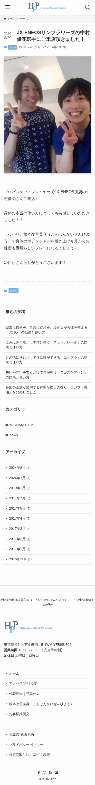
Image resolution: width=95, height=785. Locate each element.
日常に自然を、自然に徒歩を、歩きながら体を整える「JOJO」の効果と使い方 (46, 329)
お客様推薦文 (19, 714)
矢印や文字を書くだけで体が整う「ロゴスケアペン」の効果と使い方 (46, 374)
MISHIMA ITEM (21, 425)
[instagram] (44, 773)
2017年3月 (19, 529)
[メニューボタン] (7, 7)
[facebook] (39, 773)
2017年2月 (19, 539)
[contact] (56, 773)
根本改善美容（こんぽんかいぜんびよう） (41, 704)
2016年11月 (20, 559)
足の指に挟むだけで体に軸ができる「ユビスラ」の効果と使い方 (46, 360)
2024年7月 (19, 478)
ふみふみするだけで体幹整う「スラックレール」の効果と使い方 (46, 344)
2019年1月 (19, 488)
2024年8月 (19, 468)
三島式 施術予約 (21, 734)
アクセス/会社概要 (23, 683)
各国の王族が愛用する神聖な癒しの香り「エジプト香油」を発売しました (46, 389)
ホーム (14, 673)
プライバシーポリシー (26, 745)
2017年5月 (19, 508)
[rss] (50, 773)
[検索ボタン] (87, 7)
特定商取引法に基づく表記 (29, 755)
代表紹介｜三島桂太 (24, 694)
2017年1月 (19, 549)
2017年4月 (19, 518)
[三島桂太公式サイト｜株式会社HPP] (47, 7)
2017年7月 (19, 498)
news (13, 47)
